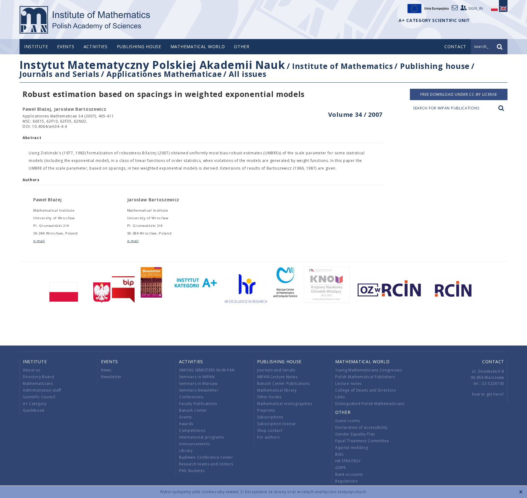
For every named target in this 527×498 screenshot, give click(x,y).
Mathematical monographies (284, 403)
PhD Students (191, 470)
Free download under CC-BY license (458, 94)
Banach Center (193, 410)
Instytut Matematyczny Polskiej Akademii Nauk (152, 65)
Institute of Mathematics (342, 66)
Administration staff (42, 390)
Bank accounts (349, 474)
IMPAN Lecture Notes (277, 376)
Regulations (346, 481)
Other (241, 46)
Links (340, 396)
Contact (493, 361)
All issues (247, 74)
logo (85, 20)
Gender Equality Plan (355, 434)
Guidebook (33, 410)
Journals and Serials (59, 74)
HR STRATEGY (348, 461)
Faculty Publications (198, 403)
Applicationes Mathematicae (164, 74)
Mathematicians (38, 383)
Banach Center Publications (283, 383)
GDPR (340, 467)
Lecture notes (348, 383)
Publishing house (139, 46)
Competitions (192, 430)
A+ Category (35, 403)
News (106, 370)
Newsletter (111, 376)
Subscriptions (270, 417)
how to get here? (488, 394)
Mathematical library (277, 390)
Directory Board (38, 376)
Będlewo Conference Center (206, 457)
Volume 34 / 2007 (355, 114)
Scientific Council (39, 396)
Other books (269, 396)
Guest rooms (347, 420)
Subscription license (276, 423)
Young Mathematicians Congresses (368, 370)
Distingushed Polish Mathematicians (369, 403)
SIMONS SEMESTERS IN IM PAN (207, 370)
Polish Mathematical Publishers (365, 376)
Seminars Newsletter (198, 390)
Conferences (191, 396)
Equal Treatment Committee (362, 440)
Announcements (194, 443)
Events (65, 46)
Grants (185, 417)
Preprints (266, 410)
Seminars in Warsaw (198, 383)
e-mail (39, 240)
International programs (201, 437)
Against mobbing (351, 447)
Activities (96, 46)
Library (186, 450)
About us (31, 370)
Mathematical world (197, 46)
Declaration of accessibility (361, 427)
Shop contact (269, 430)
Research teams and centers (206, 464)
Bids (339, 454)
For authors (268, 437)
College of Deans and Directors (365, 390)
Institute (36, 46)
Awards (186, 423)
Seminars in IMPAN (197, 376)
